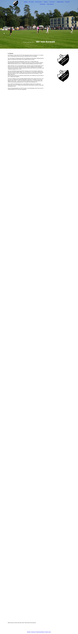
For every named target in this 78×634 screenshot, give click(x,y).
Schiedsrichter (42, 4)
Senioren (45, 1)
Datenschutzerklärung (40, 631)
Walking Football (60, 1)
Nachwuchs (52, 1)
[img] (15, 3)
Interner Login (48, 631)
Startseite (25, 1)
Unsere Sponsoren (50, 4)
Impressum (33, 631)
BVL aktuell (31, 1)
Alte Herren (67, 1)
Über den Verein (38, 1)
